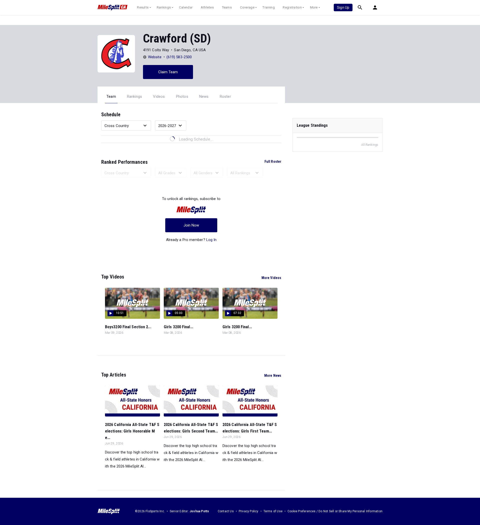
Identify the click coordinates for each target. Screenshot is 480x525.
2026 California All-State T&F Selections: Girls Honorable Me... (132, 431)
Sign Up (343, 8)
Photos (182, 96)
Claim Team (168, 72)
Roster (225, 96)
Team (111, 96)
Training (268, 7)
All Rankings (369, 144)
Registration (292, 7)
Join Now (191, 225)
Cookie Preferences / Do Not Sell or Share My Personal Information (335, 511)
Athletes (207, 7)
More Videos (271, 278)
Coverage (247, 7)
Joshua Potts (199, 511)
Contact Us (226, 511)
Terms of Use (273, 511)
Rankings (164, 7)
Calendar (185, 7)
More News (272, 376)
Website (155, 57)
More (314, 7)
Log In (211, 240)
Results (142, 7)
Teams (227, 7)
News (204, 96)
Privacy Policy (248, 511)
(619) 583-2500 (179, 57)
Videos (159, 96)
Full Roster (272, 162)
